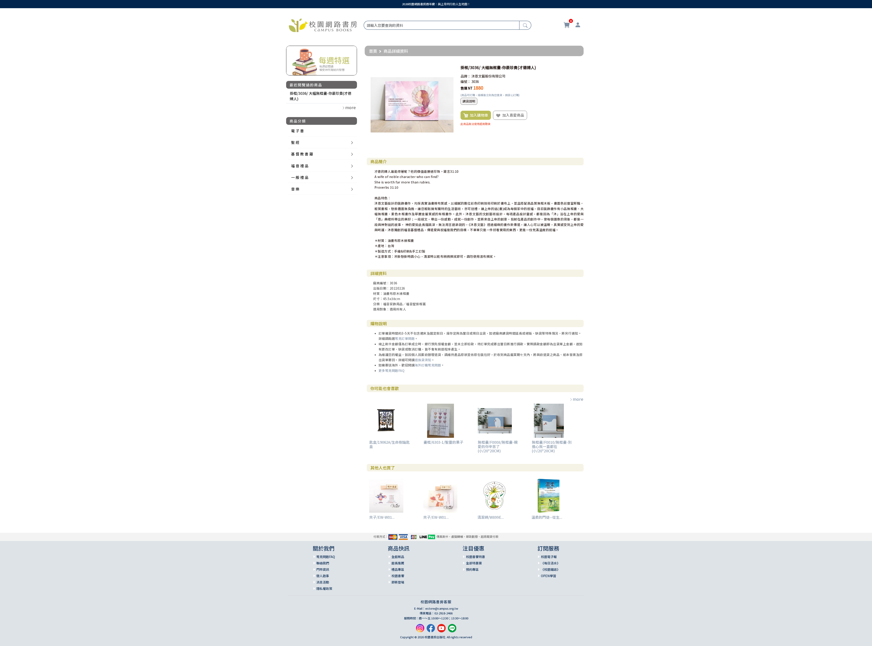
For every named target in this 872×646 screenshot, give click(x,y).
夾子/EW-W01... (382, 517)
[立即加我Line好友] (452, 630)
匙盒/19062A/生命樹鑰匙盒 (389, 444)
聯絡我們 (322, 563)
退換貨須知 (423, 360)
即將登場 (397, 582)
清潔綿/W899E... (490, 517)
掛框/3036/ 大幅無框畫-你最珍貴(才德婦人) (320, 95)
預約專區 (472, 569)
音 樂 (295, 189)
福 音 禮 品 (299, 165)
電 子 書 (297, 130)
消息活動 (322, 582)
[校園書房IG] (420, 630)
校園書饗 (397, 575)
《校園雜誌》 (550, 569)
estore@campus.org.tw (441, 608)
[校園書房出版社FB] (430, 630)
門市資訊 (322, 569)
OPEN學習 (548, 575)
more (578, 399)
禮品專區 (397, 569)
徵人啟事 (322, 575)
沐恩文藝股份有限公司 (488, 76)
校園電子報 (549, 556)
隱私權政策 (324, 588)
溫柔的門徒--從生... (546, 517)
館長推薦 (397, 563)
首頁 (373, 51)
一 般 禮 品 (299, 177)
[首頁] (323, 24)
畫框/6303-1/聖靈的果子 (443, 442)
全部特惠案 (474, 563)
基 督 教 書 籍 (302, 154)
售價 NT (467, 88)
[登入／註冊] (577, 25)
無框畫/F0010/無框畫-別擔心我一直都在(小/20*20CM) (552, 446)
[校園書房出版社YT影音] (441, 630)
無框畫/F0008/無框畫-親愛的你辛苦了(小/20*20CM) (498, 446)
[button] (449, 67)
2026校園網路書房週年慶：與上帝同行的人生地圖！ (436, 4)
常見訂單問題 (405, 338)
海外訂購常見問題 (428, 365)
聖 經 (295, 142)
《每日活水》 (550, 563)
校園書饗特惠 (475, 556)
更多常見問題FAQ (392, 370)
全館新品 (397, 556)
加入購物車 (478, 115)
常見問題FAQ (325, 556)
